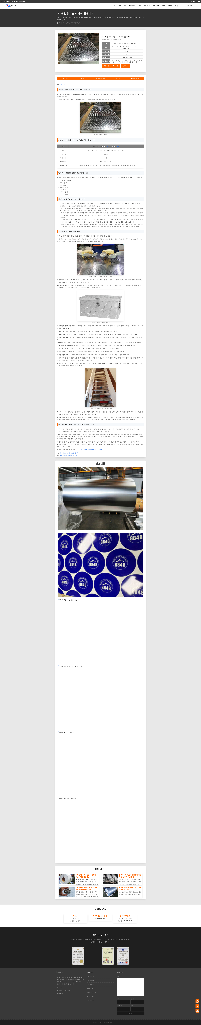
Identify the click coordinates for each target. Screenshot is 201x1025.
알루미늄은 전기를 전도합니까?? (69, 453)
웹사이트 (119, 1005)
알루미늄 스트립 (91, 992)
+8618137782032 (127, 921)
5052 (108, 146)
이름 (118, 999)
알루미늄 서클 (90, 976)
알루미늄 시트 (90, 988)
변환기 (139, 5)
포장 (118, 78)
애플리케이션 (156, 5)
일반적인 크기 (132, 5)
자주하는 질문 (136, 78)
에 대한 (119, 5)
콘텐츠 (66, 78)
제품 (125, 5)
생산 (83, 78)
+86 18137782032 (20, 1)
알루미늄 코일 (90, 980)
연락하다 (170, 5)
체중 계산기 (147, 5)
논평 (118, 976)
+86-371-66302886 (126, 918)
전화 (132, 1005)
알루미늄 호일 (90, 984)
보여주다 (63, 84)
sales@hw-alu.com (8, 1)
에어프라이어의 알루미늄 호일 (68, 455)
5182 (117, 146)
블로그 (163, 5)
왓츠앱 (107, 66)
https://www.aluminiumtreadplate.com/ (91, 449)
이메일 (116, 66)
